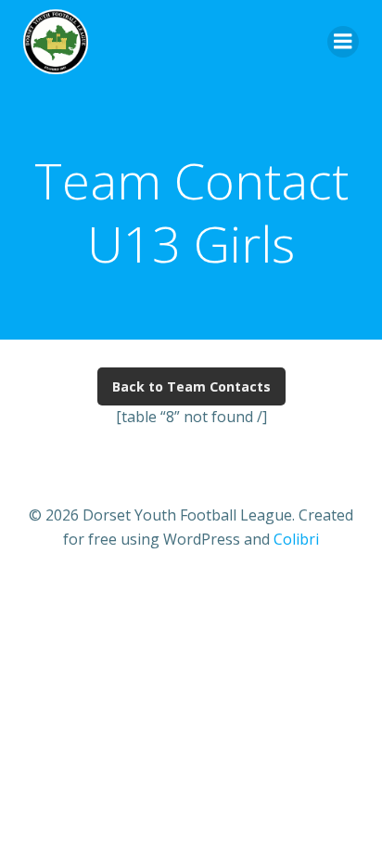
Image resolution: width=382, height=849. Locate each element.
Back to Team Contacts (191, 386)
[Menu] (343, 42)
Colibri (296, 539)
